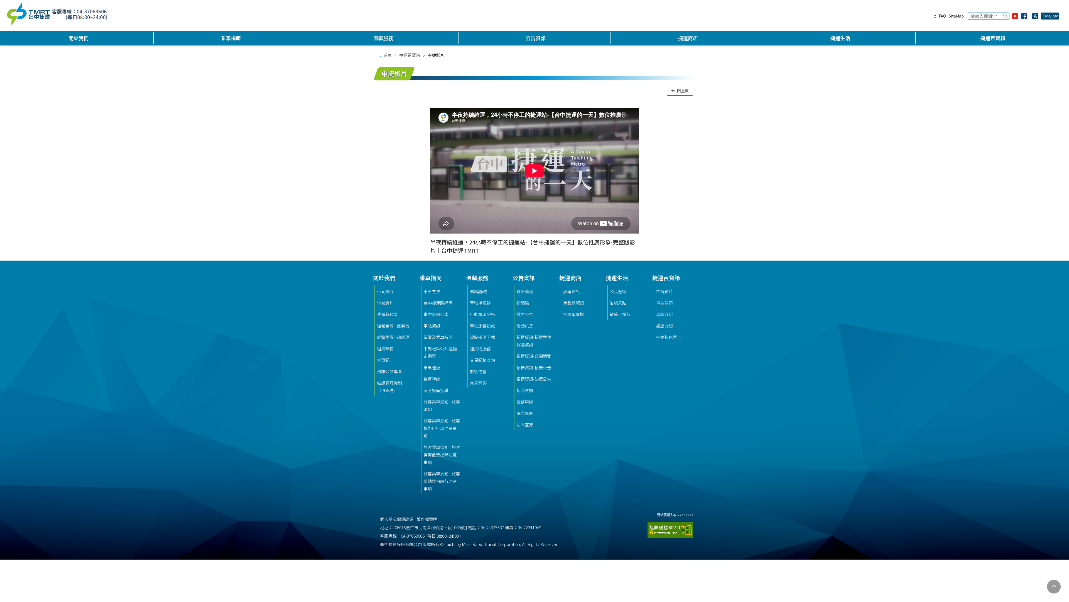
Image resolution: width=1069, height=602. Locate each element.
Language (1050, 16)
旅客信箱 (478, 371)
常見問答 (478, 383)
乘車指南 (231, 38)
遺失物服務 (480, 348)
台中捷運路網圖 (438, 303)
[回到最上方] (1053, 586)
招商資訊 (524, 390)
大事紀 (383, 360)
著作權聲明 (426, 519)
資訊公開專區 (389, 371)
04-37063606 (413, 536)
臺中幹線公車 (435, 314)
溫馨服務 (383, 38)
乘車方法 (431, 291)
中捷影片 (664, 291)
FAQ (942, 16)
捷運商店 (688, 38)
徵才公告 (524, 314)
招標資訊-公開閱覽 (533, 356)
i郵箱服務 (478, 291)
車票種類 (431, 367)
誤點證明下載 (482, 337)
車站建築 (664, 303)
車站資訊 (431, 326)
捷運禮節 (431, 379)
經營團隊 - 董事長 (393, 326)
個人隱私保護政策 (396, 519)
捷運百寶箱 (992, 38)
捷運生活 (840, 38)
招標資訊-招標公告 (533, 367)
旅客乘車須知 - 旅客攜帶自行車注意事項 (441, 428)
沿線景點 (618, 303)
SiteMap (956, 16)
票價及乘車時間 (438, 337)
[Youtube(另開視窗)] (1015, 16)
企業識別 (385, 303)
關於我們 (78, 38)
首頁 (388, 55)
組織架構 (385, 348)
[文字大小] (1035, 16)
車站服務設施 (482, 326)
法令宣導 (524, 425)
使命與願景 (387, 314)
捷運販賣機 (573, 314)
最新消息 (524, 291)
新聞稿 (522, 303)
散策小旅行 (620, 314)
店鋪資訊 (571, 291)
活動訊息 (524, 326)
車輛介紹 (664, 314)
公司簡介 (385, 291)
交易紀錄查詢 (482, 360)
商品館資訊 (573, 303)
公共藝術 (618, 291)
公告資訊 (536, 38)
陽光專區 (524, 413)
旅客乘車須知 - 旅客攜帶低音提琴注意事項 (441, 454)
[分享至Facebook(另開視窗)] (1025, 16)
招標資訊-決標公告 (533, 379)
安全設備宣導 (435, 390)
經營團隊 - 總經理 (393, 337)
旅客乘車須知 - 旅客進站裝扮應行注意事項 (441, 481)
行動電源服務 (482, 314)
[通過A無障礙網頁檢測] (670, 527)
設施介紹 (664, 326)
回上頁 (683, 90)
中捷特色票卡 (668, 337)
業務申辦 (524, 402)
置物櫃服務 (480, 303)
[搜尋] (1005, 16)
